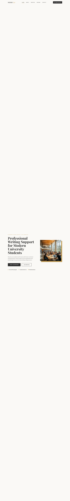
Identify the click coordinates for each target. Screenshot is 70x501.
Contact (44, 2)
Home (23, 2)
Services (33, 2)
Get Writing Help (57, 2)
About (27, 2)
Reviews (38, 2)
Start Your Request (14, 264)
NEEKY (11, 2)
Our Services (27, 264)
